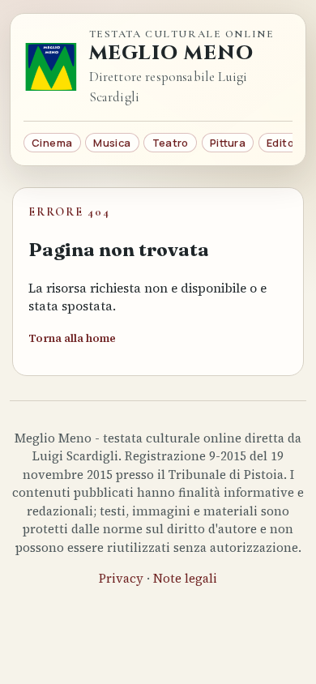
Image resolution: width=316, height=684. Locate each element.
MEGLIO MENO (171, 53)
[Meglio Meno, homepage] (51, 67)
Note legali (185, 578)
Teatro (170, 142)
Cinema (52, 142)
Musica (111, 142)
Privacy (121, 578)
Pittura (228, 142)
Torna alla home (72, 338)
